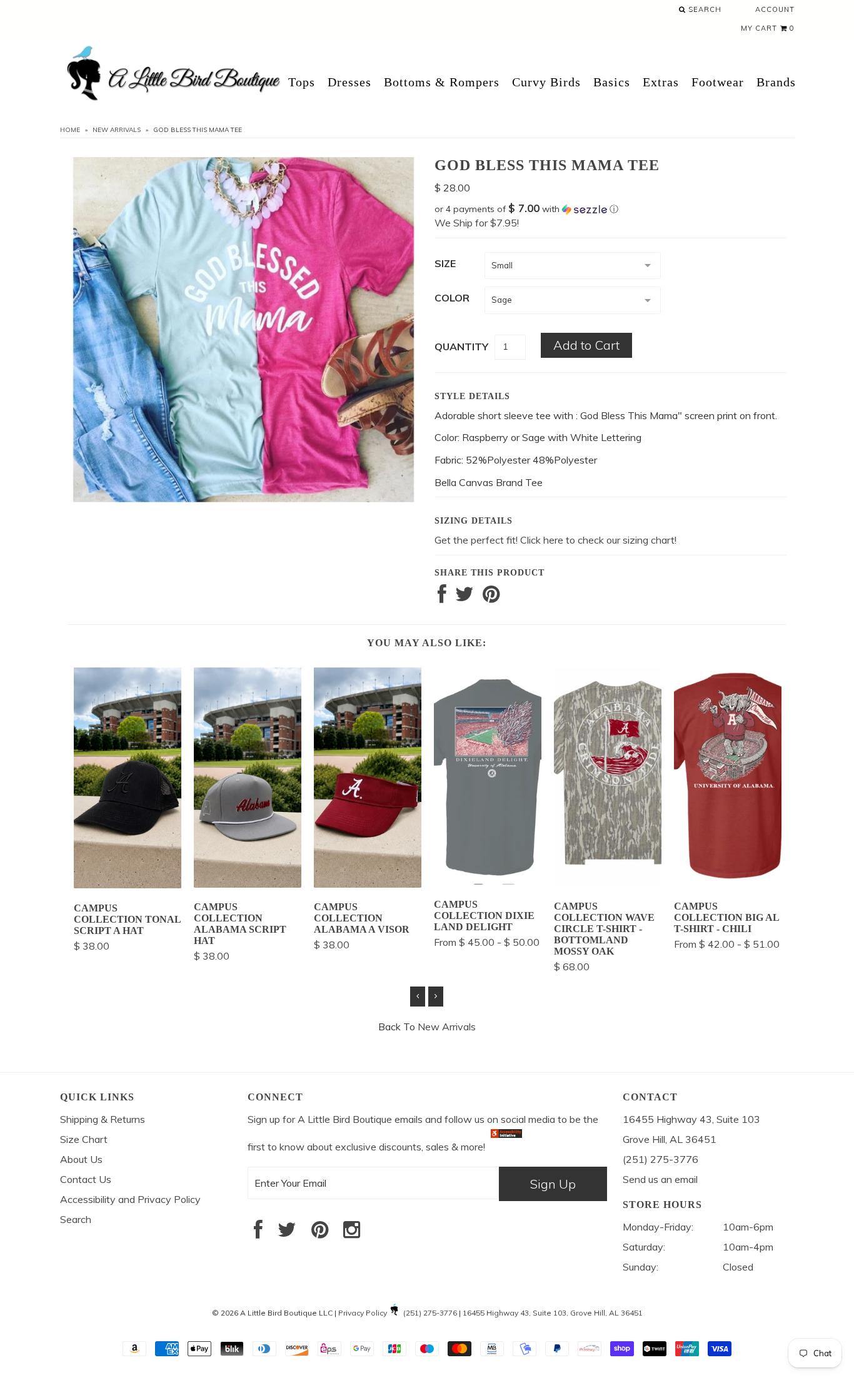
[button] (610, 209)
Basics (611, 82)
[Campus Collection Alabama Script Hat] (247, 884)
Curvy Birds (546, 82)
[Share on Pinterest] (491, 597)
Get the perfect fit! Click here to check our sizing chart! (555, 540)
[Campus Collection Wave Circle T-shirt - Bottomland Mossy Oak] (607, 882)
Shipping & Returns (102, 1119)
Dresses (349, 82)
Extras (661, 82)
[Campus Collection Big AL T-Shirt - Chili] (727, 882)
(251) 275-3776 (430, 1312)
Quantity (461, 346)
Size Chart (84, 1139)
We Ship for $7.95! (477, 222)
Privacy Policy (362, 1312)
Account (775, 9)
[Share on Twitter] (464, 597)
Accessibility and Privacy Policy (130, 1199)
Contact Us (85, 1179)
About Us (81, 1159)
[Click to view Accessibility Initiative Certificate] (506, 1146)
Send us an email (660, 1179)
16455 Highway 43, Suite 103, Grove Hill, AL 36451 (553, 1312)
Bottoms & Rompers (442, 82)
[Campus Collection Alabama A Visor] (367, 884)
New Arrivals (117, 130)
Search (703, 9)
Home (70, 130)
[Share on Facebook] (442, 597)
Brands (776, 82)
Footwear (717, 82)
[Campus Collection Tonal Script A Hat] (127, 884)
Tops (301, 82)
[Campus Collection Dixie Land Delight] (487, 881)
